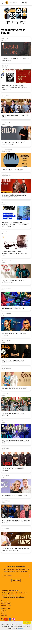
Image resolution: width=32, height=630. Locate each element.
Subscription (16, 580)
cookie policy (21, 628)
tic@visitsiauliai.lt (6, 603)
